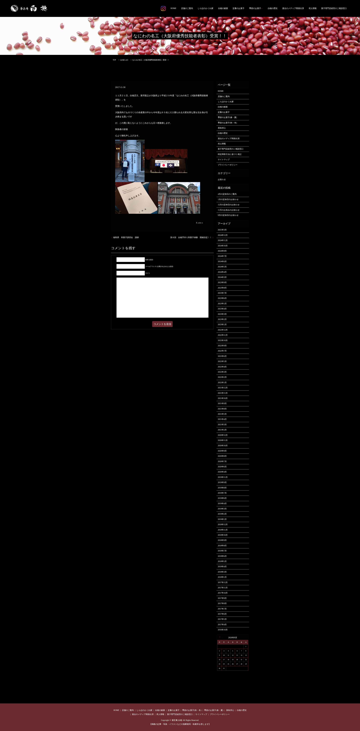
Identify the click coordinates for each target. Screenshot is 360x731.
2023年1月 (222, 324)
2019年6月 (222, 498)
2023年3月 (222, 314)
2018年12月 (223, 524)
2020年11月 (223, 440)
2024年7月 (222, 256)
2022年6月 (222, 356)
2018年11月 (223, 530)
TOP (114, 60)
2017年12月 (223, 582)
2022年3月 (222, 372)
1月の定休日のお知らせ (228, 199)
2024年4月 (222, 272)
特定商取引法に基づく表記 (229, 154)
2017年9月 (222, 598)
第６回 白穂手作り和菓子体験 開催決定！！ (191, 237)
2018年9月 (222, 540)
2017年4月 (222, 624)
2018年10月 (223, 535)
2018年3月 (222, 572)
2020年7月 (222, 461)
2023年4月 (222, 309)
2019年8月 (222, 488)
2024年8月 (222, 251)
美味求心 (222, 128)
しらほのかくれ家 (205, 8)
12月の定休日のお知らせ (228, 205)
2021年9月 (222, 403)
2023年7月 (222, 293)
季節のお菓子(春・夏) (227, 117)
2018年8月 (222, 546)
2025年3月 (222, 230)
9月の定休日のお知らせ (228, 215)
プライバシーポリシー (228, 165)
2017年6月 (222, 614)
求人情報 (313, 8)
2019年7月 (222, 493)
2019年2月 (222, 514)
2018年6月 (222, 556)
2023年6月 (222, 298)
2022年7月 (222, 351)
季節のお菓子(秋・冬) (227, 123)
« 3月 (220, 637)
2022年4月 (222, 367)
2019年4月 (222, 503)
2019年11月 (223, 477)
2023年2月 (222, 319)
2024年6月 (222, 261)
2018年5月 (222, 561)
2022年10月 (223, 340)
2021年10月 (223, 398)
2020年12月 (223, 435)
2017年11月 (223, 588)
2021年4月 (222, 419)
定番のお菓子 (238, 8)
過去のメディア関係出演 (293, 8)
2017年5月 (222, 619)
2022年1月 (222, 382)
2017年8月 (222, 603)
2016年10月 (223, 630)
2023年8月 (222, 288)
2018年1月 (222, 577)
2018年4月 (222, 567)
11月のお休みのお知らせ (228, 210)
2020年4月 (222, 472)
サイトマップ (224, 159)
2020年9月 (222, 451)
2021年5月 (222, 414)
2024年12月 (223, 235)
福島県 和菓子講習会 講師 (126, 237)
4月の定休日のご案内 (227, 194)
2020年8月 (222, 456)
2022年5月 (222, 361)
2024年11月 (223, 240)
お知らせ (124, 60)
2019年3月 (222, 509)
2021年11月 (223, 393)
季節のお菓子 (255, 8)
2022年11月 (223, 335)
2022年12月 (223, 330)
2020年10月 (223, 446)
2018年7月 (222, 551)
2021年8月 (222, 409)
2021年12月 (223, 388)
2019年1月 (222, 519)
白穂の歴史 (273, 8)
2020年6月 (222, 467)
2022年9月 (222, 346)
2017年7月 (222, 609)
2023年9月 (222, 282)
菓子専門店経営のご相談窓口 (334, 8)
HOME (173, 8)
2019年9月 (222, 482)
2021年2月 (222, 430)
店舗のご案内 (187, 8)
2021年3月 (222, 425)
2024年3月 (222, 277)
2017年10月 (223, 593)
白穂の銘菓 (223, 8)
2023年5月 (222, 304)
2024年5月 (222, 267)
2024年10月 (223, 246)
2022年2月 (222, 377)
